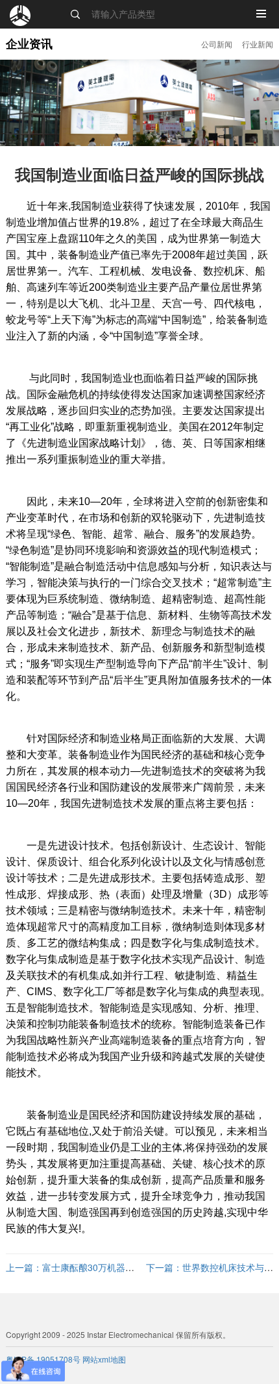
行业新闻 (257, 43)
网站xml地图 (104, 1359)
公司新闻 (216, 43)
